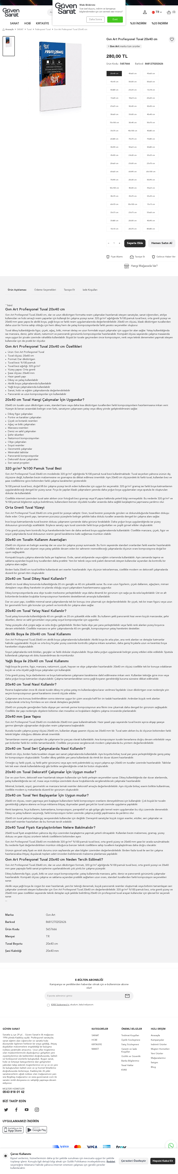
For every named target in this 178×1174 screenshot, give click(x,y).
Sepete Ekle (135, 243)
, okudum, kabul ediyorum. (72, 1005)
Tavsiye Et (139, 257)
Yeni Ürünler (157, 1053)
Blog (153, 1067)
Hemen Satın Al (161, 243)
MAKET (95, 1049)
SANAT (14, 23)
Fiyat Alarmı (116, 257)
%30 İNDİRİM (138, 23)
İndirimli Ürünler (159, 1044)
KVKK (124, 1070)
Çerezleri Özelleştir (133, 1161)
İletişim (154, 1062)
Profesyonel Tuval (43, 30)
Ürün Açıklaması (17, 290)
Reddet (111, 1161)
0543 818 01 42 (13, 1092)
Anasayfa (9, 30)
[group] (60, 77)
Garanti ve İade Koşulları (129, 1050)
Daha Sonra (95, 19)
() (173, 12)
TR (157, 12)
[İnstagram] (36, 1109)
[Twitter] (6, 1109)
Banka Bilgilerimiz (130, 1061)
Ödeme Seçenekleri (45, 290)
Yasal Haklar (127, 1065)
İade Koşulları (90, 290)
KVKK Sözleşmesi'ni (60, 1005)
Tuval (29, 30)
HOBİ (27, 23)
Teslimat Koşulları (130, 1035)
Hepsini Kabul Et (163, 1161)
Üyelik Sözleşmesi (130, 1040)
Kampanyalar (157, 1040)
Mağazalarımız (158, 1058)
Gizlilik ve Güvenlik (130, 1056)
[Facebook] (16, 1109)
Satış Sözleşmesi (130, 1044)
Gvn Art (125, 46)
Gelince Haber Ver (165, 257)
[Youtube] (26, 1109)
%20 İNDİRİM (160, 23)
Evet (115, 19)
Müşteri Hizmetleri (160, 1049)
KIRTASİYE (42, 23)
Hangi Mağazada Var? (144, 266)
